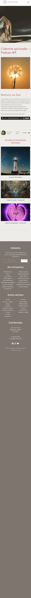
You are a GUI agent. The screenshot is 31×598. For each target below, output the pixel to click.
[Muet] (24, 118)
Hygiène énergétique (7, 287)
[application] (15, 118)
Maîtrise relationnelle (23, 274)
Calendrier (8, 306)
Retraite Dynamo (23, 287)
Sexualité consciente (23, 278)
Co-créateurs (7, 276)
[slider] (27, 118)
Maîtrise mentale (23, 272)
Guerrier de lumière (8, 284)
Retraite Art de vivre (23, 282)
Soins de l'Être (23, 310)
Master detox (23, 276)
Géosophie (12, 2)
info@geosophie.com (16, 338)
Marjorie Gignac (23, 302)
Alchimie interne (7, 272)
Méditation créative (23, 312)
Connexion (8, 314)
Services (23, 308)
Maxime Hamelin (23, 306)
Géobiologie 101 (8, 278)
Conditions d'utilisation (8, 310)
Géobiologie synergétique (8, 282)
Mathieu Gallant (23, 304)
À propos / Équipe (8, 302)
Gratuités (23, 299)
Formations (8, 316)
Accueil (8, 299)
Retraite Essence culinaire (23, 284)
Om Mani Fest (8, 289)
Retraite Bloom (23, 280)
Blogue (8, 304)
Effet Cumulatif (17, 350)
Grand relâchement (8, 280)
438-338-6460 (16, 337)
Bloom (8, 274)
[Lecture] (3, 118)
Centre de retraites (8, 308)
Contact (8, 312)
